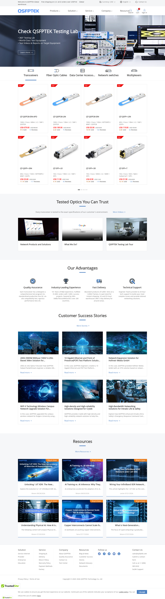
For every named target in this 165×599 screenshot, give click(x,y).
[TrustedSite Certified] (10, 587)
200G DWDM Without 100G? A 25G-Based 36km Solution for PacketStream (36, 359)
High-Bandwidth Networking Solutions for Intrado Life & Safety (124, 407)
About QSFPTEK (65, 554)
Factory (41, 569)
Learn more (25, 52)
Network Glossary (85, 563)
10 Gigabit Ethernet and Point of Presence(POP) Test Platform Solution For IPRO (82, 359)
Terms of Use (35, 579)
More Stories (82, 326)
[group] (82, 41)
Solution (72, 10)
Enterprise (22, 560)
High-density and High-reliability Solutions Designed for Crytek (79, 407)
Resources (125, 10)
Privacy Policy (23, 579)
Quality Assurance (66, 557)
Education (21, 563)
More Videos (118, 212)
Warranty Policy (45, 563)
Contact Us (143, 2)
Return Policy (44, 560)
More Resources (82, 451)
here (39, 596)
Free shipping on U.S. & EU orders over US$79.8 (60, 2)
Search (130, 13)
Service (88, 10)
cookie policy (123, 592)
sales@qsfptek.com (139, 554)
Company (106, 10)
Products (54, 10)
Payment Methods (45, 566)
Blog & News (84, 554)
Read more (25, 372)
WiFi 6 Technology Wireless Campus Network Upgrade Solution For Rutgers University (37, 407)
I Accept (142, 592)
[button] (161, 37)
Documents (83, 566)
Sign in (144, 13)
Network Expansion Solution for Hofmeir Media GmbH (124, 359)
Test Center (63, 563)
